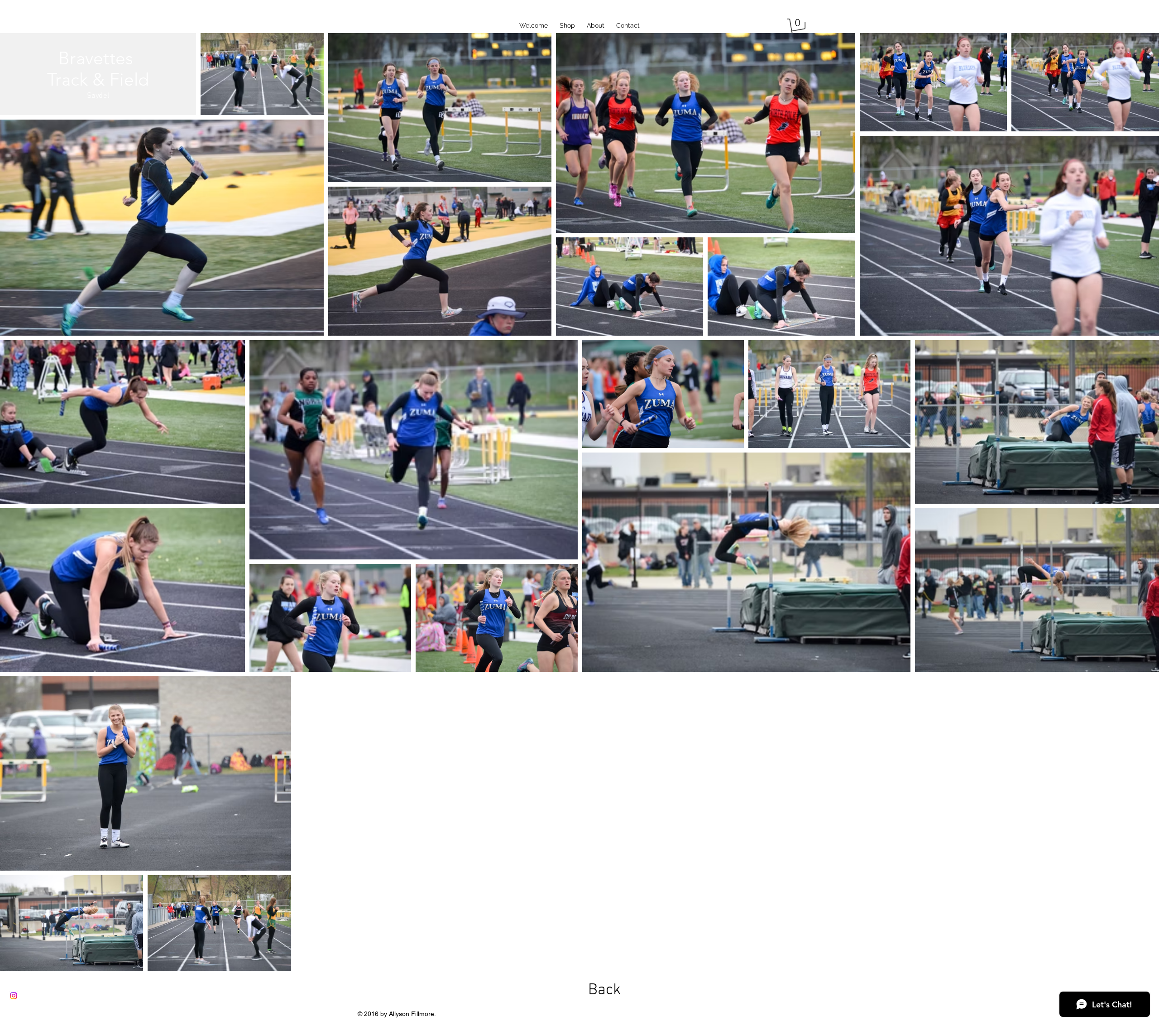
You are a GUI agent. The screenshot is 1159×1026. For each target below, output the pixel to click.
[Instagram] (13, 995)
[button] (798, 28)
